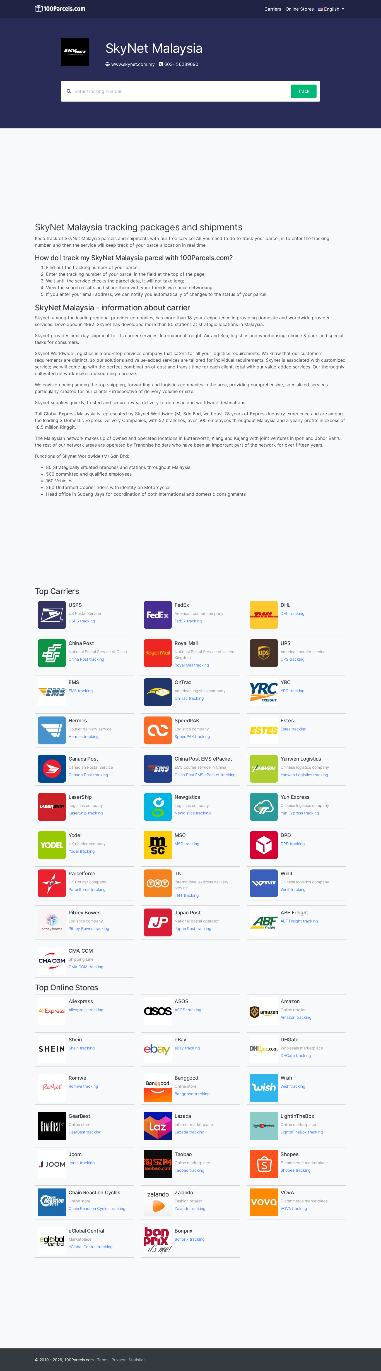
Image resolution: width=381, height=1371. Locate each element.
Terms (102, 1359)
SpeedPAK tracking (192, 736)
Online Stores (300, 9)
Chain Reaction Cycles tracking (97, 1208)
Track (304, 91)
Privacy (118, 1359)
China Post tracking (86, 659)
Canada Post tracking (88, 774)
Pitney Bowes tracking (89, 928)
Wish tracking (293, 1086)
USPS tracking (82, 621)
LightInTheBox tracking (302, 1132)
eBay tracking (187, 1048)
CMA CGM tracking (86, 966)
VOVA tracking (294, 1208)
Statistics (137, 1359)
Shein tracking (82, 1048)
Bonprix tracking (190, 1239)
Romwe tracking (83, 1086)
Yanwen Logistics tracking (304, 774)
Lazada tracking (189, 1132)
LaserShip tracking (86, 813)
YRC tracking (293, 690)
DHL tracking (293, 613)
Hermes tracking (84, 736)
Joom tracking (82, 1162)
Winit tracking (293, 889)
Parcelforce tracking (87, 889)
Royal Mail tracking (192, 665)
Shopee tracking (296, 1170)
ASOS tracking (188, 1009)
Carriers (272, 9)
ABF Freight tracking (299, 921)
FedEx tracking (188, 621)
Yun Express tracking (300, 813)
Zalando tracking (190, 1208)
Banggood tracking (192, 1093)
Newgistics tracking (193, 813)
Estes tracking (294, 729)
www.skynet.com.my (133, 64)
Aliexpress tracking (86, 1009)
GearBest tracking (85, 1132)
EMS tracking (81, 690)
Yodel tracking (82, 851)
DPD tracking (293, 843)
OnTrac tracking (189, 698)
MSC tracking (187, 843)
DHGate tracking (296, 1055)
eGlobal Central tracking (91, 1246)
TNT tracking (187, 895)
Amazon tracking (296, 1017)
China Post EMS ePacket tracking (205, 774)
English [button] (332, 9)
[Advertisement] (190, 176)
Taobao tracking (189, 1170)
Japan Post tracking (193, 928)
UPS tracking (293, 659)
